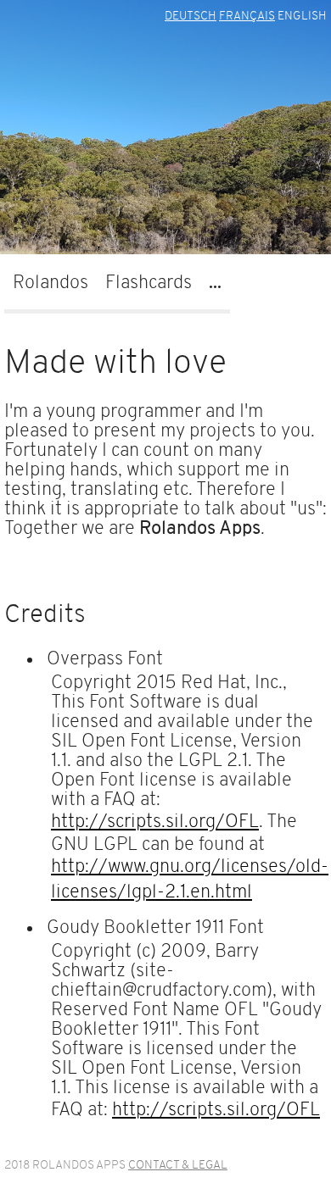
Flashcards (148, 283)
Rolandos (50, 283)
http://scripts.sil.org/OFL (155, 822)
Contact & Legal (177, 1165)
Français (247, 16)
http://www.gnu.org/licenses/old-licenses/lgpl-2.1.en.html (189, 880)
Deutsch (190, 16)
